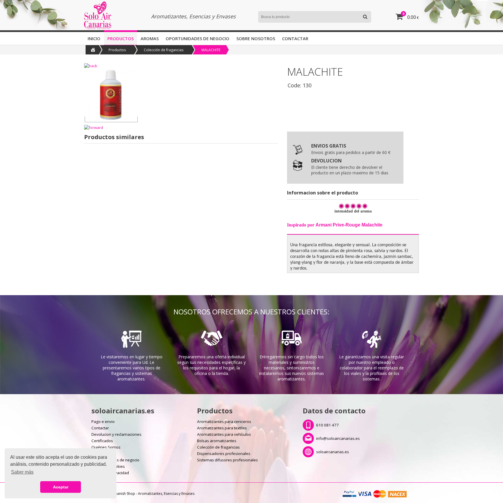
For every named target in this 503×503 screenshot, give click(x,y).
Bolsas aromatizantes (216, 440)
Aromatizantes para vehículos (224, 434)
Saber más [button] (22, 472)
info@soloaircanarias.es (338, 438)
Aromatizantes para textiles (222, 428)
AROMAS (150, 38)
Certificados (102, 440)
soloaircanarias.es (332, 451)
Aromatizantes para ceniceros (224, 421)
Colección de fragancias (163, 49)
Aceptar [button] (60, 487)
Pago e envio (103, 421)
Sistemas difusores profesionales (227, 460)
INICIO (94, 38)
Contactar (100, 428)
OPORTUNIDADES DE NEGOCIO (197, 38)
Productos (120, 38)
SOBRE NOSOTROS (255, 38)
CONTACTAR (295, 38)
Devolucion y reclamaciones (116, 434)
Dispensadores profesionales (223, 453)
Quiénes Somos (106, 447)
